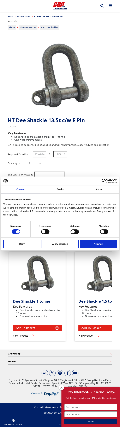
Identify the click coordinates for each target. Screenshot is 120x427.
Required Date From (19, 154)
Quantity (12, 163)
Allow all (98, 244)
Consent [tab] (20, 189)
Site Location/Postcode (20, 174)
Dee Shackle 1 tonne (31, 301)
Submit (91, 421)
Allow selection (60, 244)
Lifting (12, 27)
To (50, 154)
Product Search (23, 16)
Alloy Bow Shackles (49, 27)
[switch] (45, 231)
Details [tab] (60, 189)
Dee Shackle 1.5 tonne (98, 301)
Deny (22, 244)
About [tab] (99, 189)
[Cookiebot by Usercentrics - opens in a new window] (104, 181)
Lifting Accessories (28, 27)
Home (10, 16)
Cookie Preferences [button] (45, 407)
